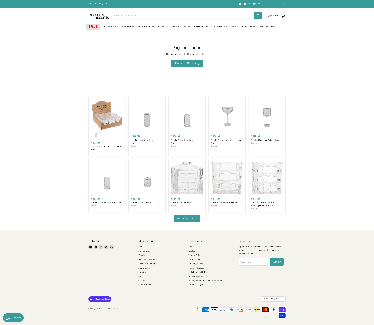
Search (191, 246)
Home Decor (201, 26)
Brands (127, 26)
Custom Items (267, 26)
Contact (191, 251)
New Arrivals (110, 26)
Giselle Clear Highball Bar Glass (106, 202)
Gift (234, 26)
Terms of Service (196, 268)
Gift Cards (92, 4)
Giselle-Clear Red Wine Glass (265, 140)
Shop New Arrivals (187, 218)
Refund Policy (194, 259)
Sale (93, 26)
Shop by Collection (149, 26)
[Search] (258, 15)
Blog (101, 4)
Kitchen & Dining (178, 26)
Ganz (93, 152)
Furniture (220, 26)
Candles (247, 26)
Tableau (134, 146)
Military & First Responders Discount (205, 280)
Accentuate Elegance (198, 276)
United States (274, 4)
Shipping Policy (195, 263)
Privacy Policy (195, 255)
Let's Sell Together (196, 285)
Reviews (109, 4)
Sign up (276, 261)
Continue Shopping (187, 63)
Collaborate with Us (197, 272)
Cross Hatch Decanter (181, 202)
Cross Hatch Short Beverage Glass (227, 202)
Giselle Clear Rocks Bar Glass (145, 202)
